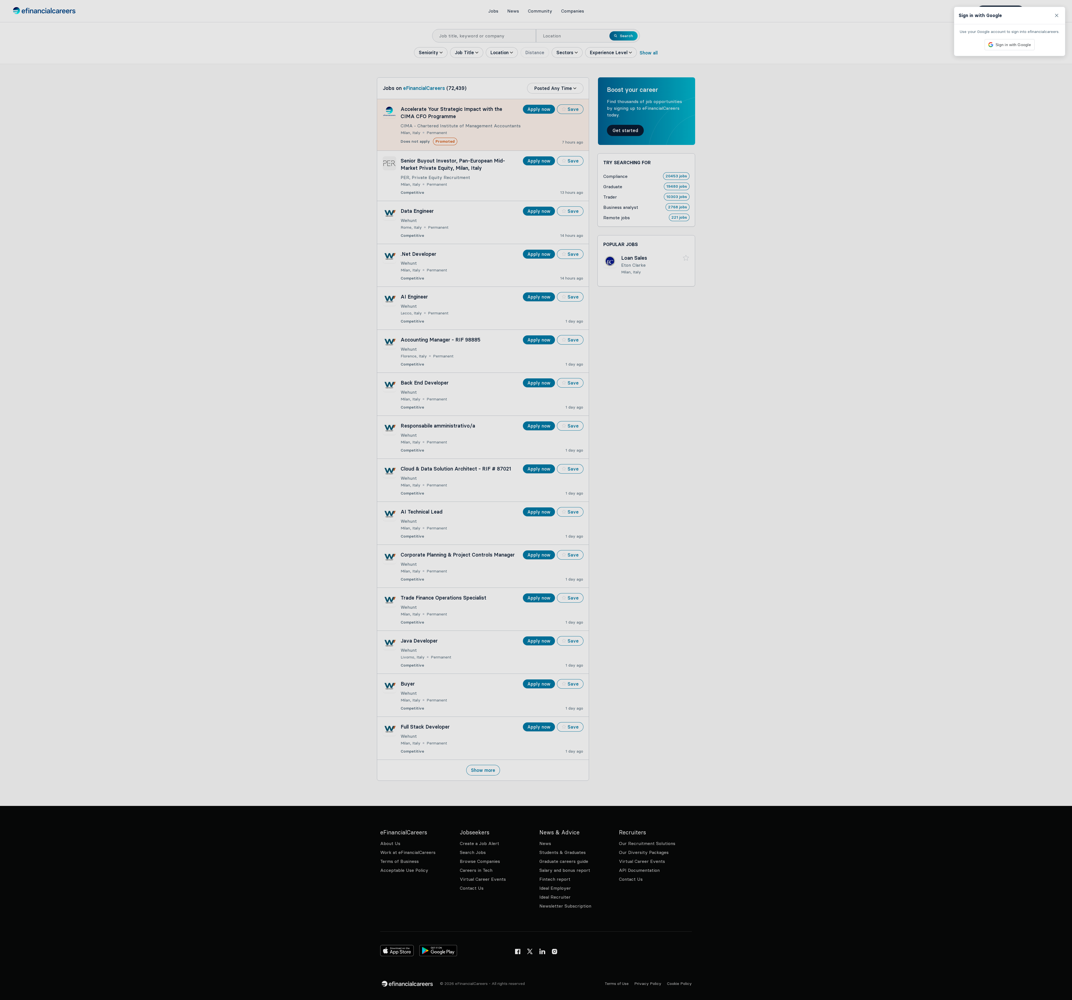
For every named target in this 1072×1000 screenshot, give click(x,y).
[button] (536, 500)
